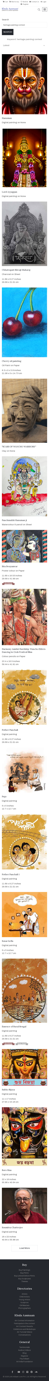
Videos (28, 1350)
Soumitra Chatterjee (12, 1227)
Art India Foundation (24, 1362)
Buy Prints (24, 1273)
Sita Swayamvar (10, 566)
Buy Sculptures (24, 1279)
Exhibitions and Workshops (25, 1329)
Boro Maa (6, 1170)
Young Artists (24, 1300)
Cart (6, 2)
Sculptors (24, 1302)
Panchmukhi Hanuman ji (14, 520)
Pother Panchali (10, 730)
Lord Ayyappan (9, 192)
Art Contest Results (24, 1326)
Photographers (24, 1308)
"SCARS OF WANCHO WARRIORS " (19, 446)
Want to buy (15, 2)
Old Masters (24, 1305)
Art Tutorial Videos (24, 1332)
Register (25, 4)
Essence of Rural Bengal (14, 1026)
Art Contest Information (24, 1321)
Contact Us (35, 2)
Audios (21, 1350)
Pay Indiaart (24, 1359)
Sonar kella (7, 941)
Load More (24, 1248)
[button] (39, 10)
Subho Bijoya (8, 1089)
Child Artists (24, 1297)
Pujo (4, 796)
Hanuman (7, 118)
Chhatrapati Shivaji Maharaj (16, 270)
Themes (24, 1281)
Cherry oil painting (11, 361)
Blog (25, 1353)
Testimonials (24, 1347)
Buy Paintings (24, 1270)
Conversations (24, 1335)
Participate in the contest (24, 1323)
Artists (24, 1294)
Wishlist (25, 2)
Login (44, 2)
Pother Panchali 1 (10, 874)
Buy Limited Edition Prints (24, 1276)
